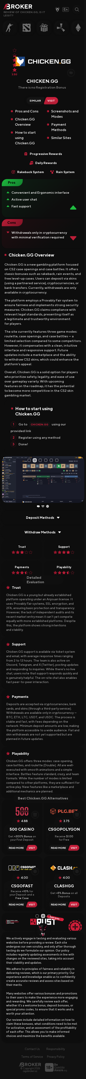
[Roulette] (47, 506)
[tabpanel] (43, 479)
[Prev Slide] (7, 479)
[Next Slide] (79, 479)
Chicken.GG (39, 424)
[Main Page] (30, 1064)
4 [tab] (46, 460)
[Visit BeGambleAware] (56, 1067)
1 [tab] (29, 460)
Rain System (65, 172)
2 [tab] (35, 460)
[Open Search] (76, 9)
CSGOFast (22, 886)
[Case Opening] (38, 506)
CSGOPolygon (64, 829)
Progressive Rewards (46, 154)
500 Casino (22, 829)
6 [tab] (57, 460)
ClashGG (64, 886)
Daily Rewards (46, 163)
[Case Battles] (43, 506)
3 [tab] (40, 460)
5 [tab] (52, 460)
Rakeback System (30, 172)
